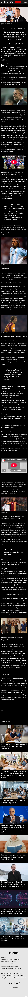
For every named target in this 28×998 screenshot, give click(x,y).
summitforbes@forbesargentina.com (12, 964)
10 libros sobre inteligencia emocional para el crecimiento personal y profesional (14, 746)
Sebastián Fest (20, 28)
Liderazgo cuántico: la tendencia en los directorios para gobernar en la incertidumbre (13, 938)
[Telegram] (19, 43)
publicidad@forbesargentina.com (12, 959)
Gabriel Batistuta (7, 714)
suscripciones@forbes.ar (12, 966)
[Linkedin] (22, 43)
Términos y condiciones (17, 975)
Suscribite (18, 2)
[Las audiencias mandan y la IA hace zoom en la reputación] (14, 790)
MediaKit (3, 973)
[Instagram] (14, 983)
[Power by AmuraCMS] (14, 987)
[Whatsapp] (6, 43)
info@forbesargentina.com (10, 961)
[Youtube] (17, 983)
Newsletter (9, 973)
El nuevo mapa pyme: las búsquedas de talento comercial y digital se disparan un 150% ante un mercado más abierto (13, 774)
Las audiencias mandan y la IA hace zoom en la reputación (13, 802)
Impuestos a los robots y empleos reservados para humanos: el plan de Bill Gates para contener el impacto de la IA (14, 829)
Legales (3, 977)
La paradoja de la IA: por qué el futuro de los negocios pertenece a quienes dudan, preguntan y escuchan (14, 911)
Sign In (25, 2)
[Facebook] (12, 43)
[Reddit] (16, 43)
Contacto (15, 973)
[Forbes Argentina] (8, 2)
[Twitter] (9, 43)
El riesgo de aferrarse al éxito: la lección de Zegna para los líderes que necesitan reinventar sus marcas (13, 884)
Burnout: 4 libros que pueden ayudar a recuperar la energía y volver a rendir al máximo (13, 857)
